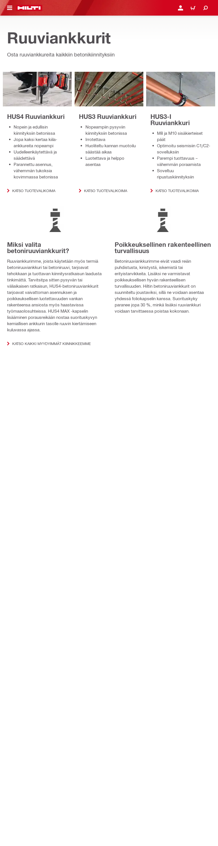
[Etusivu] (29, 8)
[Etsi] (205, 8)
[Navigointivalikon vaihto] (9, 8)
